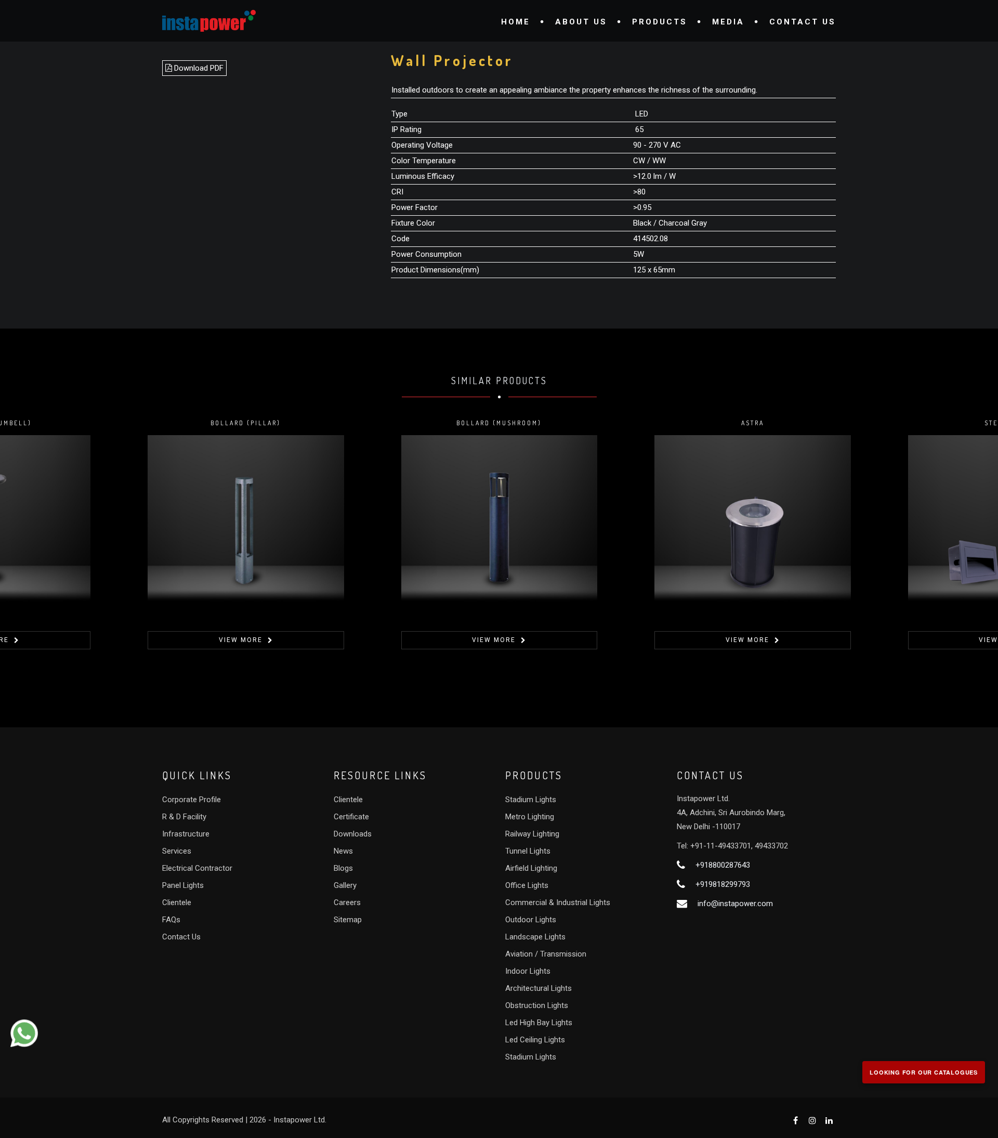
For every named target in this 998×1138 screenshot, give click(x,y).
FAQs (171, 919)
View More (240, 640)
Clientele (176, 902)
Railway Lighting (532, 834)
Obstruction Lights (536, 1005)
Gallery (345, 885)
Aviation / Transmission (545, 954)
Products (659, 22)
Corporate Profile (191, 799)
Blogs (343, 868)
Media (728, 22)
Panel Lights (183, 885)
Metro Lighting (529, 816)
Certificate (351, 816)
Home (515, 22)
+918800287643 (722, 865)
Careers (347, 902)
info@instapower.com (735, 903)
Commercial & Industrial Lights (557, 902)
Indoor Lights (527, 971)
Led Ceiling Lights (535, 1039)
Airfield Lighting (531, 868)
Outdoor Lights (530, 919)
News (343, 851)
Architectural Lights (538, 988)
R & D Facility (184, 816)
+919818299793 (722, 884)
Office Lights (526, 885)
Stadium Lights (530, 799)
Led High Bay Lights (538, 1022)
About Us (581, 22)
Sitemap (348, 919)
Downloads (353, 834)
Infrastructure (185, 834)
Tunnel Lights (527, 851)
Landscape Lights (535, 936)
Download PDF (198, 68)
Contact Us (802, 22)
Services (176, 851)
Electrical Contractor (197, 868)
